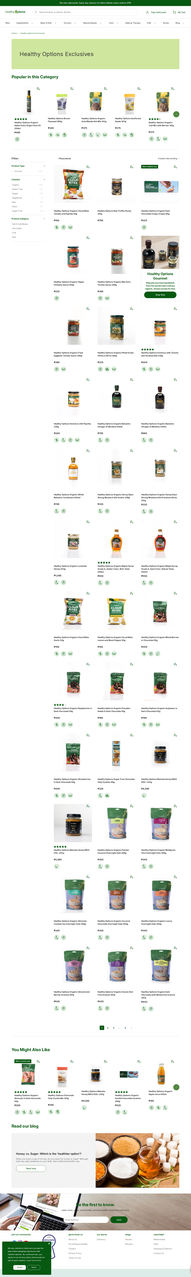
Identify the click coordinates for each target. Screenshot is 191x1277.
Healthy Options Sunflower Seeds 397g (128, 120)
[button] (24, 23)
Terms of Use (75, 1258)
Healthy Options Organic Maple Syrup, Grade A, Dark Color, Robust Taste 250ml (159, 569)
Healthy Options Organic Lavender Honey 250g (70, 567)
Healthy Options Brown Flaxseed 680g (59, 120)
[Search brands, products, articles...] (36, 12)
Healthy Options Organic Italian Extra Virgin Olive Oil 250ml (27, 125)
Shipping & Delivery (163, 1248)
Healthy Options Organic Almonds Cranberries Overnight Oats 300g (70, 922)
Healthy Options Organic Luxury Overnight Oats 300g (156, 922)
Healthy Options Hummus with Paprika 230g (72, 425)
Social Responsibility (78, 1244)
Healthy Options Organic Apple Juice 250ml (160, 1092)
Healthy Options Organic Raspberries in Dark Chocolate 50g (73, 709)
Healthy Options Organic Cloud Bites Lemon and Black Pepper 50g (115, 638)
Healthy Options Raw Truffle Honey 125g (114, 212)
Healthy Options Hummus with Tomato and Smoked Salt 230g (159, 354)
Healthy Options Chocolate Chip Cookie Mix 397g (61, 1096)
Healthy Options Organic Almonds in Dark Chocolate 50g (27, 1098)
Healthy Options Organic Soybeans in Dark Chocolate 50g (159, 709)
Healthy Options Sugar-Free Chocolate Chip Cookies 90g (116, 780)
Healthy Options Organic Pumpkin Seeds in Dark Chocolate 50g (114, 709)
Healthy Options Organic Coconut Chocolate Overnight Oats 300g (114, 922)
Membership (159, 1239)
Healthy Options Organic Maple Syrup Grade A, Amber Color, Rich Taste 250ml (116, 569)
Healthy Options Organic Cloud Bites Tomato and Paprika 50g (71, 212)
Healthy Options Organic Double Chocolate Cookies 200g (128, 1098)
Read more (31, 1168)
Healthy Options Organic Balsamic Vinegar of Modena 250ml (114, 425)
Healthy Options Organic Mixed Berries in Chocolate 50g (160, 638)
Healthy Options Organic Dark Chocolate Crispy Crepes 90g (155, 212)
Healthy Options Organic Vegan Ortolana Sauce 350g (69, 283)
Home (14, 33)
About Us (73, 1239)
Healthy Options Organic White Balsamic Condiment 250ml (69, 496)
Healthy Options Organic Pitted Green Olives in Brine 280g (116, 354)
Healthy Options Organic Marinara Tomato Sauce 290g (114, 283)
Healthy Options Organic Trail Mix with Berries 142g (161, 124)
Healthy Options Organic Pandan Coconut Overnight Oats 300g (113, 851)
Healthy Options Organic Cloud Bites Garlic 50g (71, 638)
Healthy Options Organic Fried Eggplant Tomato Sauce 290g (68, 354)
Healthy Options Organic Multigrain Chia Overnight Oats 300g (158, 851)
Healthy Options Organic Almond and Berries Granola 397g (72, 993)
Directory (101, 1239)
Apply (119, 1220)
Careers (72, 1248)
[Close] (49, 1243)
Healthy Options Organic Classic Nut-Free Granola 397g (116, 993)
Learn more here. (34, 1260)
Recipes (129, 1244)
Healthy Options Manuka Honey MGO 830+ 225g (159, 780)
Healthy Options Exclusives (32, 33)
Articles (128, 1239)
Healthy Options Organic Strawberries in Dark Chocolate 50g (72, 780)
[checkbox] (29, 171)
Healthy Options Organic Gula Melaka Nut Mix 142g (94, 120)
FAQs (156, 1244)
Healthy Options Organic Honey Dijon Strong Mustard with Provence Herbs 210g (159, 497)
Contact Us (159, 1253)
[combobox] (85, 12)
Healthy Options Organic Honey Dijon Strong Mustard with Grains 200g (115, 496)
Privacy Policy (75, 1253)
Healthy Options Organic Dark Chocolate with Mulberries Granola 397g (158, 995)
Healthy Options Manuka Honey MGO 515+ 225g (71, 851)
